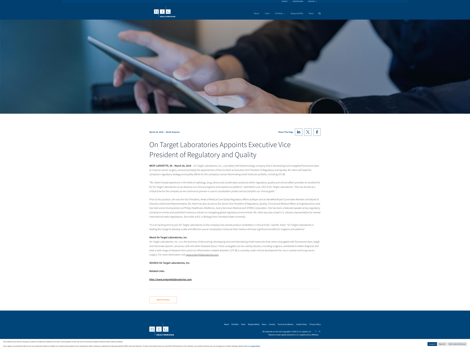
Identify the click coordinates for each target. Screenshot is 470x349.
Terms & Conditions (286, 324)
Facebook (317, 132)
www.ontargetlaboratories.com (202, 254)
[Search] (319, 13)
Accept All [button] (432, 344)
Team (243, 324)
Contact (272, 324)
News (264, 324)
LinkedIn (298, 132)
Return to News (163, 300)
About (226, 324)
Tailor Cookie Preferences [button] (457, 344)
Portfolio (234, 324)
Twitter (307, 132)
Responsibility (253, 324)
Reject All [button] (442, 344)
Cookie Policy (301, 324)
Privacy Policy (315, 324)
